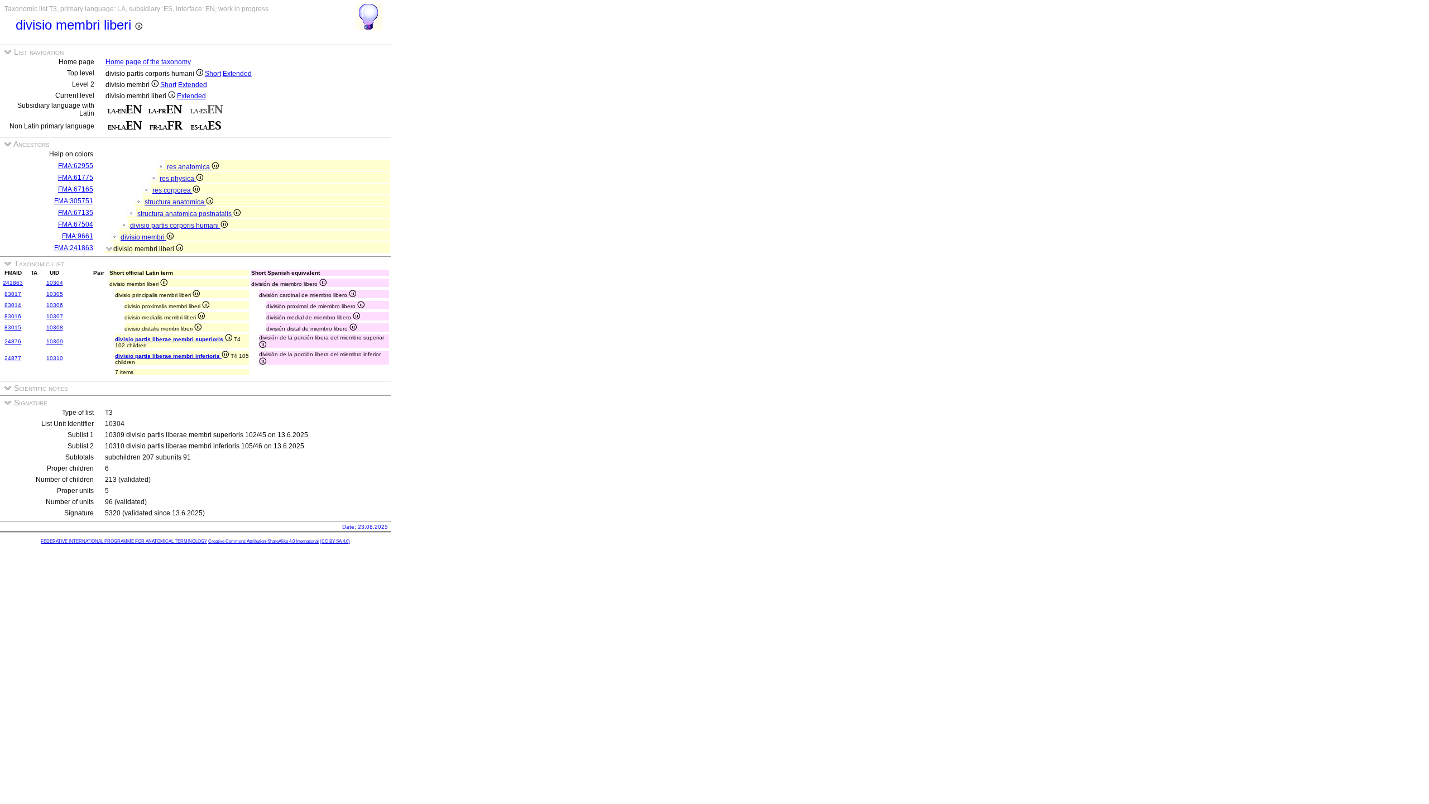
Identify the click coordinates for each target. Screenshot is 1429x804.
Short (213, 74)
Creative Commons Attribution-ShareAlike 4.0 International (263, 541)
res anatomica (189, 167)
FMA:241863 (73, 248)
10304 (54, 283)
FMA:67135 (75, 213)
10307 (54, 316)
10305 (54, 294)
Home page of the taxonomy (148, 62)
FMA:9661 (77, 236)
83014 (12, 305)
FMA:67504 (75, 224)
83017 (12, 294)
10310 (54, 358)
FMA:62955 (75, 166)
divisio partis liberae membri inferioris (168, 356)
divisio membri (143, 237)
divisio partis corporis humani (175, 225)
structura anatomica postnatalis (185, 214)
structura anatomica (175, 202)
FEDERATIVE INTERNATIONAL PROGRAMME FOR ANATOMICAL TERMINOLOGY (124, 541)
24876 (12, 341)
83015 (12, 327)
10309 (54, 341)
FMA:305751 (73, 201)
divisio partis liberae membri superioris (170, 339)
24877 (12, 358)
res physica (178, 179)
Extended (237, 74)
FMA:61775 (75, 177)
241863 (13, 283)
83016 (12, 316)
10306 (54, 305)
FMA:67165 (75, 189)
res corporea (172, 190)
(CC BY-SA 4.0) (335, 541)
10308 (54, 327)
